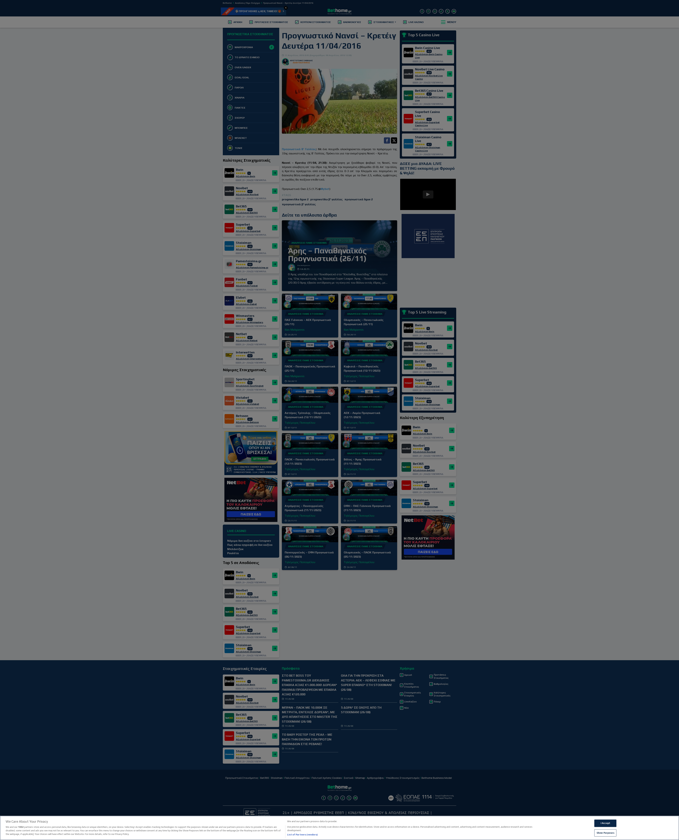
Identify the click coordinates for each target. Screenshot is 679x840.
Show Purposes (605, 833)
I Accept (605, 823)
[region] (339, 828)
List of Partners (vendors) (302, 834)
